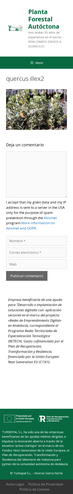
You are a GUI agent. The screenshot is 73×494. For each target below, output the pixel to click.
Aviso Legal (15, 484)
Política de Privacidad (45, 484)
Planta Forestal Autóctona (43, 19)
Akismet (50, 217)
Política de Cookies (34, 489)
